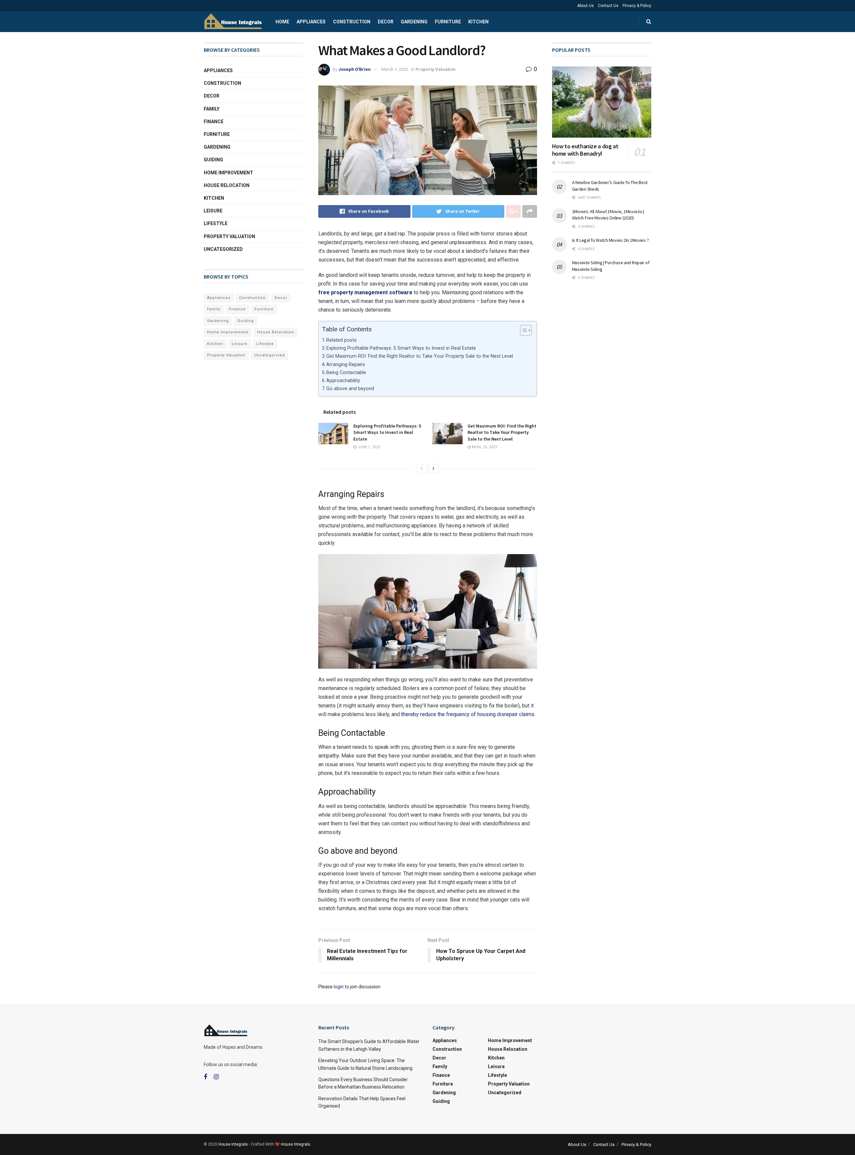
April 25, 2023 (484, 447)
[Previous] (421, 468)
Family (211, 109)
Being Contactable (346, 372)
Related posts (341, 340)
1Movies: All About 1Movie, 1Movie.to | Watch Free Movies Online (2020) (608, 214)
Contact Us (608, 5)
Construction (351, 21)
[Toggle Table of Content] (522, 330)
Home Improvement (228, 172)
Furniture (448, 21)
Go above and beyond (350, 388)
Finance (213, 121)
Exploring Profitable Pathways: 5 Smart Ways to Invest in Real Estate (401, 348)
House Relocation (226, 185)
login (339, 986)
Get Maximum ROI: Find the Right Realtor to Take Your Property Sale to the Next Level (419, 356)
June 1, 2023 (368, 447)
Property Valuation (435, 69)
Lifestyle (215, 223)
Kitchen (478, 21)
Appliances (311, 21)
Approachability (343, 380)
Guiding (213, 159)
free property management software (365, 292)
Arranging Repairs (345, 364)
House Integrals (233, 1144)
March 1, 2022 (394, 69)
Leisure (213, 210)
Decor (385, 21)
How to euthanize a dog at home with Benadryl (585, 150)
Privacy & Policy (637, 5)
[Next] (434, 468)
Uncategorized (223, 249)
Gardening (414, 21)
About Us (585, 5)
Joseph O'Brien (354, 69)
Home (282, 21)
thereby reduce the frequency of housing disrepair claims (467, 714)
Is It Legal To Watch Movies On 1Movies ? (610, 240)
